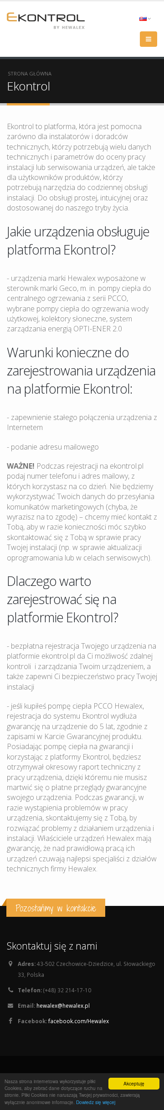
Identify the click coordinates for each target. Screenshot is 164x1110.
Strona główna (29, 73)
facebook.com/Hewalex (78, 1021)
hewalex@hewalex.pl (63, 1005)
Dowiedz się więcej (95, 1102)
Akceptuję (133, 1083)
